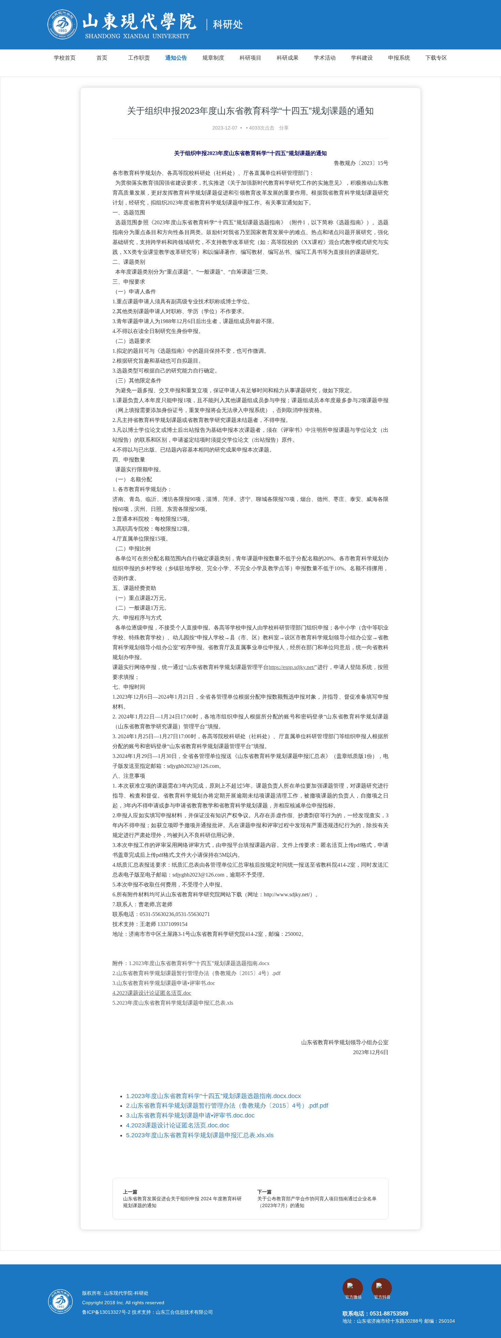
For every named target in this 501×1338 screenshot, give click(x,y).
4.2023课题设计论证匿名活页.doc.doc (177, 1125)
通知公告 (176, 58)
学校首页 (65, 58)
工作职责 (139, 58)
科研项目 (250, 58)
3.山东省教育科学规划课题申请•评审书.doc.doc (190, 1115)
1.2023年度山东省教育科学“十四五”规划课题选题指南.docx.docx (213, 1096)
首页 (101, 58)
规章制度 (213, 58)
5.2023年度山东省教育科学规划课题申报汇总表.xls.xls (200, 1135)
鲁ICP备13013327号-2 (107, 1312)
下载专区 (436, 58)
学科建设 (362, 58)
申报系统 (399, 58)
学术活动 (325, 58)
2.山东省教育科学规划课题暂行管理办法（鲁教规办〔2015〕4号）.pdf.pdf (227, 1105)
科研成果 (288, 58)
